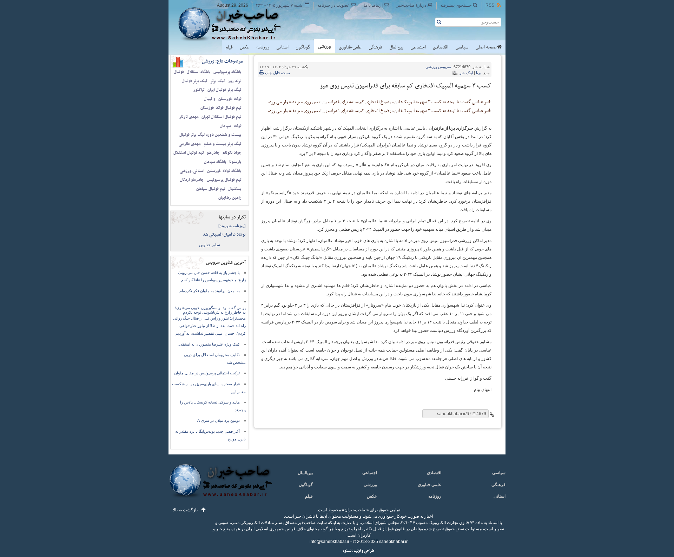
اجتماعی (418, 47)
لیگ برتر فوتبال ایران (224, 89)
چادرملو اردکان (192, 179)
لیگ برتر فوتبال (194, 81)
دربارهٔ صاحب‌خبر (411, 5)
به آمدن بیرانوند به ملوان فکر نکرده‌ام (209, 291)
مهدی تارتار (189, 116)
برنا (478, 73)
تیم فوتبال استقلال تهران (221, 116)
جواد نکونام (232, 152)
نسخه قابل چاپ (277, 73)
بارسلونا (235, 161)
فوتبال (179, 72)
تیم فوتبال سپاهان (210, 188)
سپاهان (225, 126)
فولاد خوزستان (230, 99)
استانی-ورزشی (192, 171)
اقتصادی (440, 47)
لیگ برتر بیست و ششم (223, 144)
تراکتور (199, 89)
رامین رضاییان (230, 197)
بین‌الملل (396, 47)
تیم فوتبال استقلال (188, 152)
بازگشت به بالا (185, 509)
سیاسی (461, 47)
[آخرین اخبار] (220, 485)
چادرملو (213, 152)
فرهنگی (375, 47)
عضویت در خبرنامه (333, 5)
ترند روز (235, 81)
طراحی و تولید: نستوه (358, 551)
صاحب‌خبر (234, 23)
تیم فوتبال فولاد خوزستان (221, 107)
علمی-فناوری (350, 47)
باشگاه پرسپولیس (227, 72)
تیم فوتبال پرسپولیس (224, 179)
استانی (282, 47)
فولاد (238, 126)
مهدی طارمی (190, 144)
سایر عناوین (209, 244)
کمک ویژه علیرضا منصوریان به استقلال (209, 344)
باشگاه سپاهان (215, 161)
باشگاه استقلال (199, 72)
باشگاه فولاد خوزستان (224, 171)
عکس (244, 47)
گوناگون (303, 47)
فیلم (229, 47)
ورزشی (324, 47)
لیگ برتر (217, 81)
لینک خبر (466, 73)
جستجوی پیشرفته (455, 5)
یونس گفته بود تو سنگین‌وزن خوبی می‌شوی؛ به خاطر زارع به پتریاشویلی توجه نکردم (210, 310)
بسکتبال (235, 188)
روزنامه (262, 47)
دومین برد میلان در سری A (218, 420)
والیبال (210, 99)
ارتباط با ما (373, 5)
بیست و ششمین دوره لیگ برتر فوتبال (210, 134)
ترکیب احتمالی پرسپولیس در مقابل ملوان (207, 373)
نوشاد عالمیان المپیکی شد (224, 234)
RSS (489, 5)
